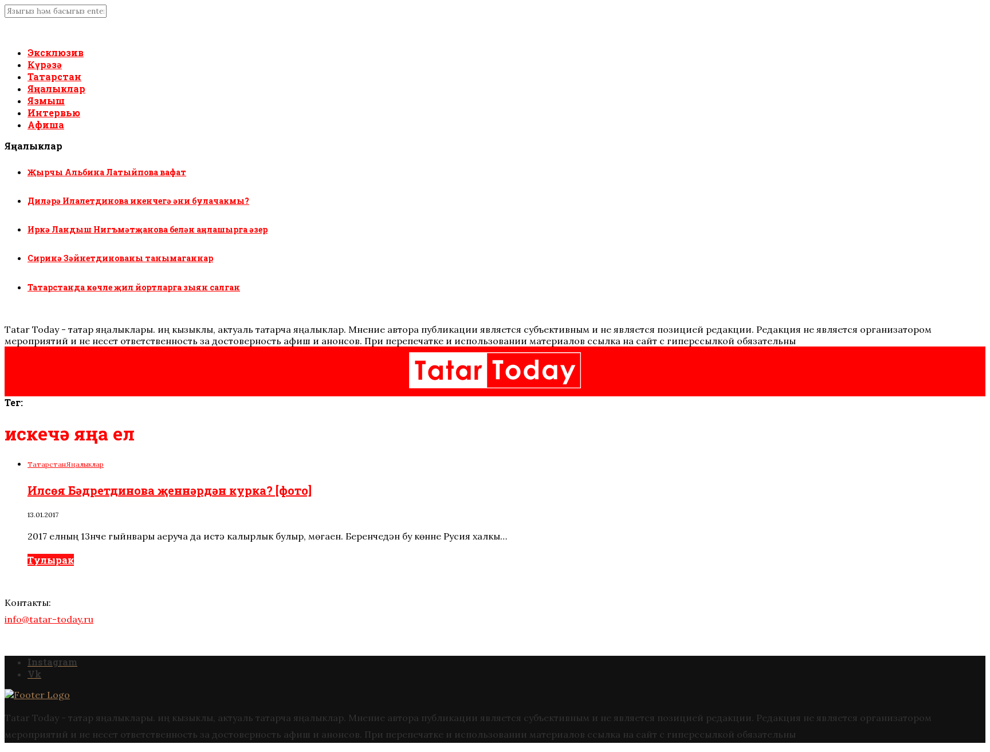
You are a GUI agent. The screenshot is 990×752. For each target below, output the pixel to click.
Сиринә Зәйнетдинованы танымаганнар (120, 258)
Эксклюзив (56, 52)
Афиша (46, 125)
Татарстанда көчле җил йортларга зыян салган (134, 287)
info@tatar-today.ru (49, 619)
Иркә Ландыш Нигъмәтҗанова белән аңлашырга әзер (148, 229)
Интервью (54, 113)
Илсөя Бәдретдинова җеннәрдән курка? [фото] (170, 490)
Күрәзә (45, 64)
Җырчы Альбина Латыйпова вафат (107, 172)
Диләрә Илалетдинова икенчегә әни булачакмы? (138, 200)
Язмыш (46, 101)
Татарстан (54, 76)
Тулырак (51, 560)
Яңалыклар (56, 88)
